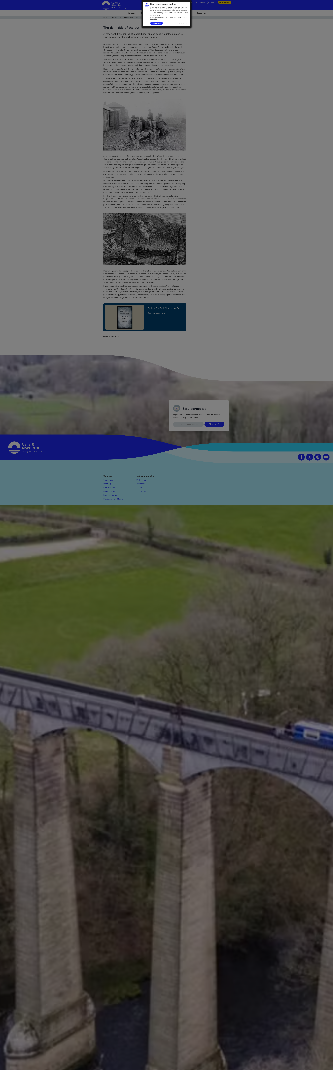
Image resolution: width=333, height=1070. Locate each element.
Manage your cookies (181, 23)
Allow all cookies (156, 23)
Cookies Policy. (156, 15)
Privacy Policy (153, 19)
